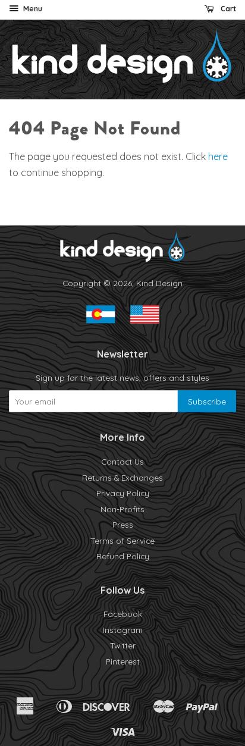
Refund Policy (122, 556)
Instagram (123, 630)
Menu (31, 8)
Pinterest (123, 661)
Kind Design (159, 283)
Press (122, 524)
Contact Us (122, 461)
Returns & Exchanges (122, 477)
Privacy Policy (122, 493)
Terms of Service (122, 540)
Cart (227, 8)
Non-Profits (122, 509)
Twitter (123, 645)
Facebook (122, 614)
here (218, 156)
